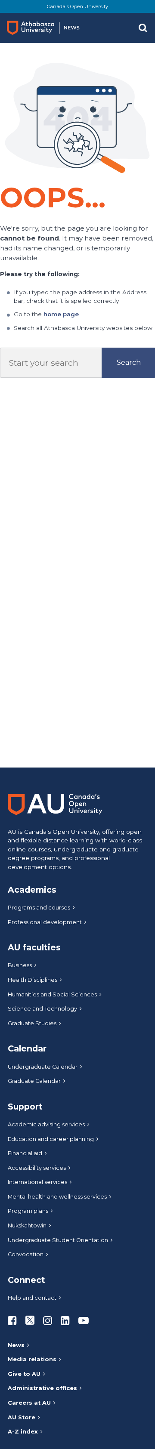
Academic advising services (46, 1124)
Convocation (25, 1254)
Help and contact (32, 1298)
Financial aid (25, 1153)
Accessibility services (37, 1168)
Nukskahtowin (27, 1225)
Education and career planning (51, 1139)
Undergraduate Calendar (43, 1067)
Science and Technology (42, 1008)
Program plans (28, 1211)
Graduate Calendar (34, 1081)
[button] (143, 28)
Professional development (45, 922)
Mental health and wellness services (57, 1196)
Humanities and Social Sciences (52, 994)
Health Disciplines (32, 980)
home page (61, 314)
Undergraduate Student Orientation (58, 1240)
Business (20, 965)
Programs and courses (39, 907)
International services (37, 1182)
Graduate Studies (32, 1023)
